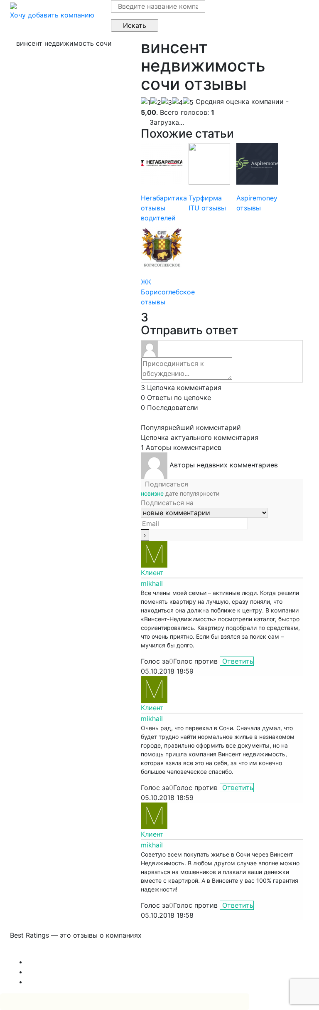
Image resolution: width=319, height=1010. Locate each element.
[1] (145, 102)
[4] (177, 102)
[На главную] (13, 5)
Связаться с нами (39, 952)
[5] (188, 102)
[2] (155, 102)
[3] (166, 102)
